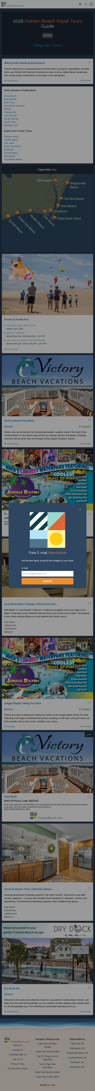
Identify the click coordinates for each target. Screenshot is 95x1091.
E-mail (25, 568)
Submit (47, 581)
